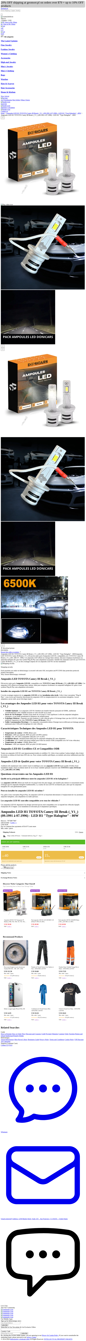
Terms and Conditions (57, 1039)
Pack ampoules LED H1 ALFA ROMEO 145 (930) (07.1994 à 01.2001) (42, 920)
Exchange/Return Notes (9, 878)
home (3, 113)
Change (81, 832)
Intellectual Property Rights (15, 1036)
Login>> (9, 926)
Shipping (55, 1034)
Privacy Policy (44, 1039)
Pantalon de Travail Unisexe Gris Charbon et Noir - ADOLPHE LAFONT (42, 967)
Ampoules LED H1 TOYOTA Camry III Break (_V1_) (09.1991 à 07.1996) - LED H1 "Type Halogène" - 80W (43, 113)
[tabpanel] (43, 742)
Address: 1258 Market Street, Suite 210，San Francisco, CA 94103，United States (40, 1219)
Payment (49, 1034)
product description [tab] (7, 672)
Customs (61, 1034)
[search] (2, 15)
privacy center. (31, 1337)
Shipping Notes (6, 873)
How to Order (17, 1034)
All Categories (5, 1041)
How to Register (6, 1034)
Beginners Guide (33, 1039)
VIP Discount (78, 1039)
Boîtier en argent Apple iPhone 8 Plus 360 (14, 1009)
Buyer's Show (22, 1039)
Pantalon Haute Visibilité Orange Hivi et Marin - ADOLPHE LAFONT (69, 967)
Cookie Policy (69, 1039)
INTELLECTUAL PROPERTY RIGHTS (58, 1339)
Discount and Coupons (33, 1034)
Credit (43, 1034)
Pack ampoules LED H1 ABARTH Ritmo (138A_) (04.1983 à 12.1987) (69, 920)
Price (23, 1034)
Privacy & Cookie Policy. (50, 1335)
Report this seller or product (10, 652)
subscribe (5, 1325)
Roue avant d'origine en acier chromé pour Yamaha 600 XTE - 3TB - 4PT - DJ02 (14, 967)
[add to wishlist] (2, 868)
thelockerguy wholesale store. (20, 1339)
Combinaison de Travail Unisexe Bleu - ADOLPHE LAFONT (41, 1009)
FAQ (10, 1045)
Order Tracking (70, 1034)
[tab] (43, 674)
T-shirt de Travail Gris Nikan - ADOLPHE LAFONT (69, 1009)
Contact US (5, 1045)
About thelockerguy (7, 1039)
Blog (16, 1039)
